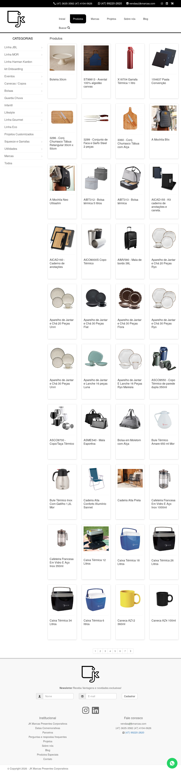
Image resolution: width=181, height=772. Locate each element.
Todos (8, 163)
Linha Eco (10, 127)
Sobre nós (129, 19)
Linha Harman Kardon (18, 62)
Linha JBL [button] (10, 47)
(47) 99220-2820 (134, 732)
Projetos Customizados (19, 134)
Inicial (62, 19)
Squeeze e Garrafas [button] (17, 141)
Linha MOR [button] (11, 54)
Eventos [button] (9, 76)
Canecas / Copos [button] (15, 83)
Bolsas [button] (8, 91)
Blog (145, 19)
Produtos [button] (78, 19)
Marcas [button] (95, 19)
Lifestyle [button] (9, 112)
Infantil (8, 105)
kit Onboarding (13, 69)
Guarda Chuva (13, 98)
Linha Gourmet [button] (13, 120)
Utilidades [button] (10, 149)
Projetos (111, 19)
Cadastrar (129, 696)
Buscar (63, 28)
